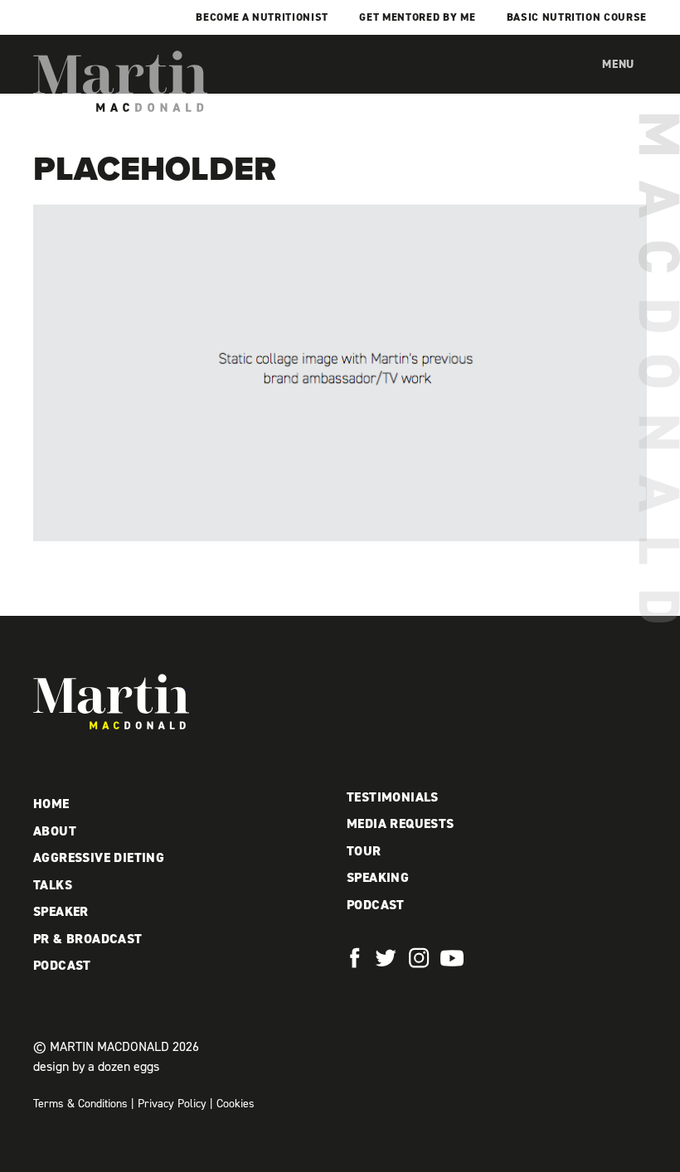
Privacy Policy (172, 1103)
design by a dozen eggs (96, 1066)
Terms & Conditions (80, 1103)
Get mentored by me (417, 17)
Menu (618, 64)
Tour (364, 851)
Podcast (62, 965)
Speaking (378, 877)
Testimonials (393, 797)
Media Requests (400, 823)
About (54, 831)
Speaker (61, 911)
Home (51, 803)
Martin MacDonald (120, 81)
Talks (52, 885)
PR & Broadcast (88, 938)
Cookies (235, 1103)
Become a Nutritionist (262, 17)
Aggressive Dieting (98, 857)
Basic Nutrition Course (577, 17)
